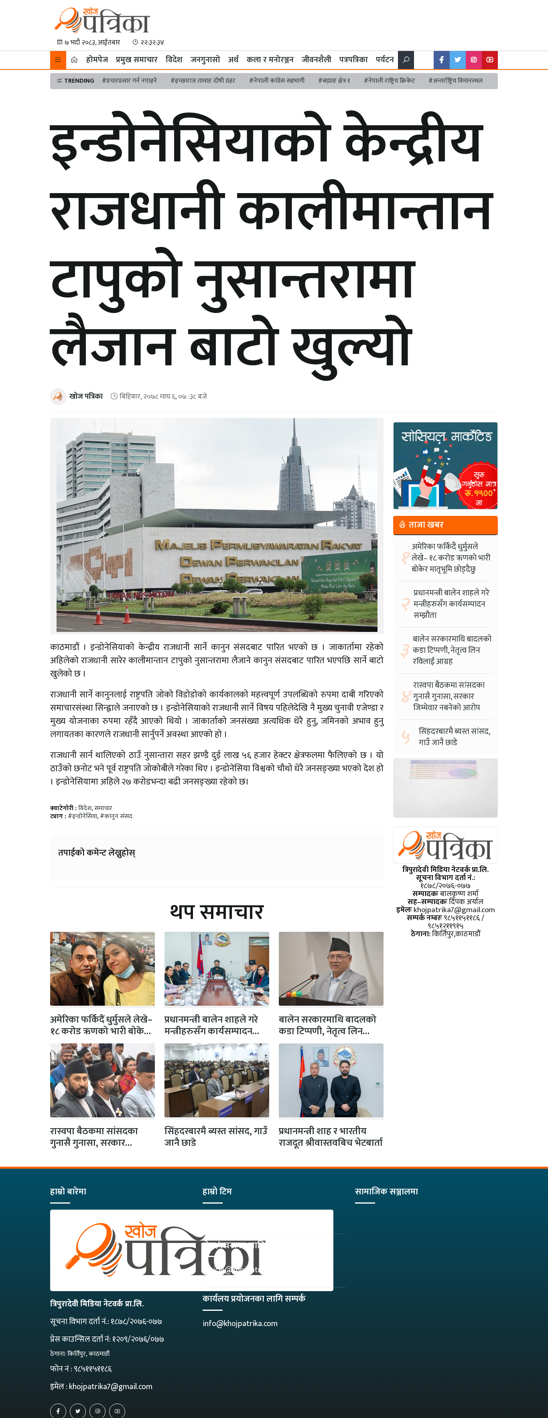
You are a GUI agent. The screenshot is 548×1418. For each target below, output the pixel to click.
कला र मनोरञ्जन (270, 60)
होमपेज (97, 60)
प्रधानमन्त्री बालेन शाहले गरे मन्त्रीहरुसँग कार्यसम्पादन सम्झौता (211, 1031)
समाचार (103, 808)
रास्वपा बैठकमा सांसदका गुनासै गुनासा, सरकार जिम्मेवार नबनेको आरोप (94, 1143)
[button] (58, 60)
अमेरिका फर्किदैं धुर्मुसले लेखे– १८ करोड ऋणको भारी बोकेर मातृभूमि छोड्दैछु (451, 558)
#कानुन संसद (116, 816)
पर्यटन (385, 60)
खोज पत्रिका (86, 396)
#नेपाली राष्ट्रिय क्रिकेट (389, 80)
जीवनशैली (316, 60)
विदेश (174, 60)
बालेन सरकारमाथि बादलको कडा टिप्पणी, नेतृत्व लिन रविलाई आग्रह (327, 1031)
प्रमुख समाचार (137, 60)
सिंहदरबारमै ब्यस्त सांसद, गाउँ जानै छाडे (216, 1137)
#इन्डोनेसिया (82, 816)
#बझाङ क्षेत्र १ (334, 80)
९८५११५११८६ (93, 1369)
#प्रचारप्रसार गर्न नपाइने (129, 80)
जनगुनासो (205, 60)
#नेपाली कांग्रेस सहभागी (276, 80)
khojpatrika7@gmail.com (110, 1387)
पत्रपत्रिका (353, 60)
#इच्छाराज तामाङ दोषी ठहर (202, 80)
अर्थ (233, 60)
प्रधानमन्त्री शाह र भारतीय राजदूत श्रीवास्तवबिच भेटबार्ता (331, 1137)
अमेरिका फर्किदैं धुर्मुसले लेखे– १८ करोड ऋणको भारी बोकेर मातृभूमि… (101, 1031)
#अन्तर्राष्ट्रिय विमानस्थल (455, 80)
